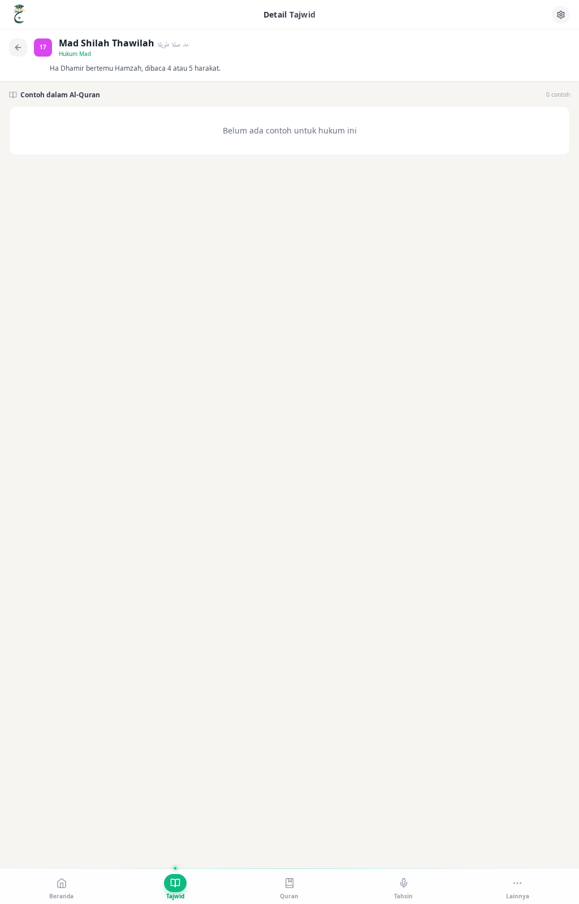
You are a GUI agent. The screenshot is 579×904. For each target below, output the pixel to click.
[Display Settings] (561, 15)
